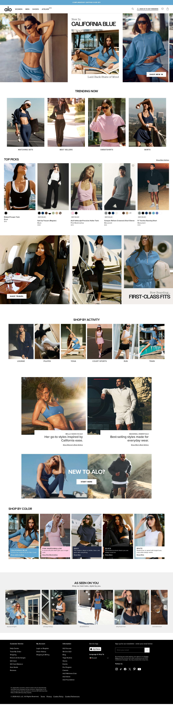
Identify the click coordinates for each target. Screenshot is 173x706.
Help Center (14, 648)
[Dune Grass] (53, 213)
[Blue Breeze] (153, 213)
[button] (167, 186)
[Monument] (106, 213)
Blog (64, 655)
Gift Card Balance (16, 664)
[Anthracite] (150, 213)
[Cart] (167, 9)
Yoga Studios (67, 658)
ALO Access (67, 648)
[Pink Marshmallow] (72, 213)
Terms (43, 697)
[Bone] (116, 213)
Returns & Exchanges (18, 658)
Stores (65, 661)
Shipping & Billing (42, 655)
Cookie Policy (58, 697)
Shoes (35, 9)
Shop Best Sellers (162, 160)
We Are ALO (67, 652)
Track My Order (15, 652)
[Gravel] (56, 213)
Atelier (45, 8)
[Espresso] (46, 213)
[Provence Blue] (157, 213)
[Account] (138, 9)
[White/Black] (49, 213)
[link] (149, 9)
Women (18, 9)
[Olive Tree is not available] (60, 213)
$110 (72, 225)
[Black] (6, 213)
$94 (5, 221)
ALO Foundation (68, 680)
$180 (39, 225)
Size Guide (14, 667)
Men (27, 9)
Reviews (13, 670)
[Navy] (42, 213)
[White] (9, 213)
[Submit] (147, 650)
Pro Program (67, 667)
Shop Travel (17, 296)
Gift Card (13, 661)
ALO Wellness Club (69, 673)
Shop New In (156, 74)
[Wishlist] (162, 9)
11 (130, 213)
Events (65, 664)
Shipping (13, 655)
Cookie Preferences (72, 697)
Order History (41, 652)
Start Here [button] (86, 482)
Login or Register (42, 648)
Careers (65, 670)
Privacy (49, 697)
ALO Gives (66, 677)
